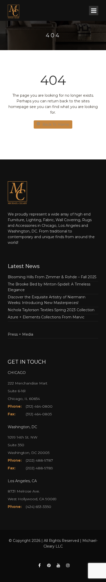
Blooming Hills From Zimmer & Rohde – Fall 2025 (52, 277)
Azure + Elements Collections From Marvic (46, 317)
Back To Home (55, 124)
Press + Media (20, 334)
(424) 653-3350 (38, 506)
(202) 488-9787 (39, 460)
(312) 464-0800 (39, 406)
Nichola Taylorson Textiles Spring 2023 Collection (51, 310)
